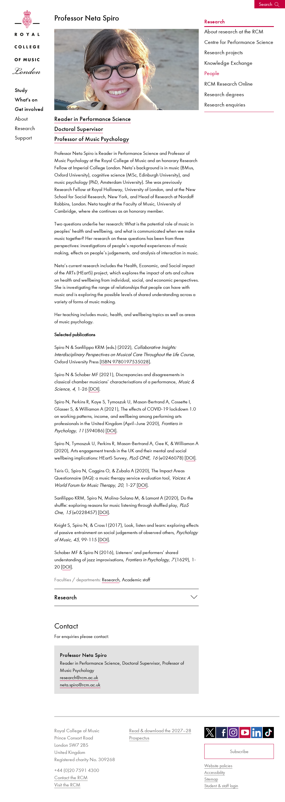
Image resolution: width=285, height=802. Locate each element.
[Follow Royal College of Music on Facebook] (221, 734)
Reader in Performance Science (92, 119)
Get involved (29, 109)
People (211, 73)
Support (23, 137)
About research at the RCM (233, 31)
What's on (26, 99)
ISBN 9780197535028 (125, 362)
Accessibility (214, 772)
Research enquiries (224, 104)
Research (25, 128)
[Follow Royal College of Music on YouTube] (244, 734)
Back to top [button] (253, 781)
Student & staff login (221, 785)
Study (21, 90)
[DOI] (94, 389)
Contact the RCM (71, 777)
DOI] (190, 458)
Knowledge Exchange (228, 62)
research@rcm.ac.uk (79, 677)
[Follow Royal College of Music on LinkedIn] (256, 734)
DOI (142, 485)
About (21, 118)
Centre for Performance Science (238, 42)
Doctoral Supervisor (78, 129)
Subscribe (239, 751)
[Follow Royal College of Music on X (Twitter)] (209, 734)
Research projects (223, 52)
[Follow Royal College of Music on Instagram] (233, 734)
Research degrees (224, 94)
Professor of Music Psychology (91, 139)
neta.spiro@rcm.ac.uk (80, 685)
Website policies (218, 765)
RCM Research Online (228, 83)
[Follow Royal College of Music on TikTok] (268, 734)
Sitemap (211, 779)
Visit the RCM (67, 785)
